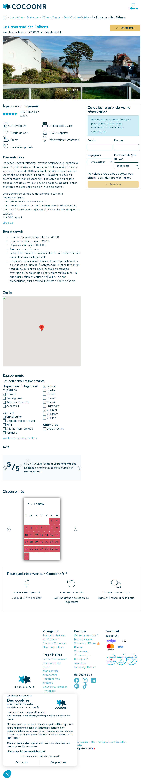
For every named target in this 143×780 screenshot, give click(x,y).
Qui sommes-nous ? (86, 635)
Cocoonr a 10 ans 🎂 (87, 643)
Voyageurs (94, 155)
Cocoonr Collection (54, 643)
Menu (133, 8)
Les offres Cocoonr (55, 659)
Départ (118, 140)
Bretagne (33, 17)
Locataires (16, 17)
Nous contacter (83, 639)
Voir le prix (126, 27)
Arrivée (92, 140)
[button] (13, 67)
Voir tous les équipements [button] (18, 438)
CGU (93, 742)
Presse (78, 647)
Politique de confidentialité (111, 742)
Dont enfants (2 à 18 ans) (125, 157)
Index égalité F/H (85, 667)
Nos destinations (53, 647)
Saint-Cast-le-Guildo (76, 17)
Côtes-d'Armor (51, 17)
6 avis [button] (23, 115)
